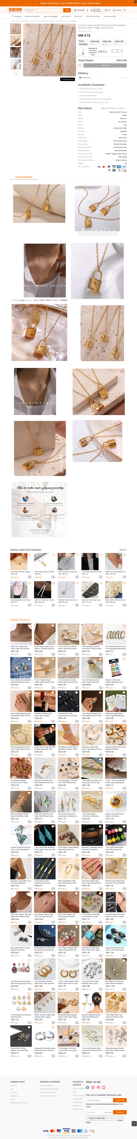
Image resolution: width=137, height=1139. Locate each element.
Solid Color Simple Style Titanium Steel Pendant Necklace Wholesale (44, 600)
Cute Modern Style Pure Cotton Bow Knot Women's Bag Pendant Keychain (67, 815)
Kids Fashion (66, 16)
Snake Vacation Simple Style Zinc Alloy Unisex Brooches (44, 949)
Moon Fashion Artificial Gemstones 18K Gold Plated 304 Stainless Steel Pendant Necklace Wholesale (116, 600)
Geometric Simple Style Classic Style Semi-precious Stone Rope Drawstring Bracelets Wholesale (91, 748)
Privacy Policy (53, 1137)
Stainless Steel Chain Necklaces (58, 21)
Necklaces (34, 21)
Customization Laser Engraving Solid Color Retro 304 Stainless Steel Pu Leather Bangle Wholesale (68, 714)
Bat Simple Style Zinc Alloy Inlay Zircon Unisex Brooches (20, 949)
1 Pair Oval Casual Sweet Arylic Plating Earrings (114, 848)
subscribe (120, 1100)
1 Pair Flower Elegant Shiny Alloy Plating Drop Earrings (91, 714)
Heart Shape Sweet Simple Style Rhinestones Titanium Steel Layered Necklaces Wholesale (68, 572)
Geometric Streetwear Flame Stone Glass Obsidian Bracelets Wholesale (92, 848)
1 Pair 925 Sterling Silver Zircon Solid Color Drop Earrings (90, 681)
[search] (67, 10)
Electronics (78, 16)
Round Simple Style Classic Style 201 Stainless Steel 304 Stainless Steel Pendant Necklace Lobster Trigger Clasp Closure (44, 647)
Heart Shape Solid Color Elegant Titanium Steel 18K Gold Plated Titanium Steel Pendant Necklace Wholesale (21, 572)
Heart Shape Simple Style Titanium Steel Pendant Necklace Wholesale (92, 572)
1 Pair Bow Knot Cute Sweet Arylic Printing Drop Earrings (21, 982)
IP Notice (85, 1137)
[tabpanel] (68, 360)
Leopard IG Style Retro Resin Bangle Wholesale (116, 748)
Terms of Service (63, 1137)
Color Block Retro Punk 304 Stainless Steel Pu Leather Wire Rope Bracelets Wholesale (115, 915)
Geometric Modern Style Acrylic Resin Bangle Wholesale (43, 714)
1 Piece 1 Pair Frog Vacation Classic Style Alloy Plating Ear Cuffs (115, 781)
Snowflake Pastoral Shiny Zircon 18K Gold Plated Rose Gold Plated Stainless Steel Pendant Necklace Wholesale (68, 600)
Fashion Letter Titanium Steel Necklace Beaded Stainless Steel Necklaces (44, 572)
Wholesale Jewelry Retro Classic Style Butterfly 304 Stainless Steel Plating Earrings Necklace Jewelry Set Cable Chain (115, 714)
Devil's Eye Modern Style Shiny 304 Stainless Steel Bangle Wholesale (67, 882)
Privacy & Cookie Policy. (97, 1118)
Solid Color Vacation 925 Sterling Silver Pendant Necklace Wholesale (66, 915)
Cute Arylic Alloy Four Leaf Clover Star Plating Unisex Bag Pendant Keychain (43, 815)
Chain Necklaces (43, 21)
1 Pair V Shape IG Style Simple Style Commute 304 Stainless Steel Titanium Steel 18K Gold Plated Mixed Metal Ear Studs (44, 681)
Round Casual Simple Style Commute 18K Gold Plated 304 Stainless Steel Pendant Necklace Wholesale (115, 882)
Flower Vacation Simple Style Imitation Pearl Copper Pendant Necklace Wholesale (44, 1016)
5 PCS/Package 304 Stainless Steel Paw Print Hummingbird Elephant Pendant (21, 1016)
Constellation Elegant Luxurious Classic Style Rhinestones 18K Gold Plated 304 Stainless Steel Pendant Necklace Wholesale (21, 781)
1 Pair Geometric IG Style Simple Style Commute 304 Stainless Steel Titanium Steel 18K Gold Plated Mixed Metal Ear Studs (68, 681)
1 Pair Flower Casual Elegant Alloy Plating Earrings (68, 848)
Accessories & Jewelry (111, 16)
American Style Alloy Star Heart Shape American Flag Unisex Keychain (44, 781)
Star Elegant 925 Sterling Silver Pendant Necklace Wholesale (114, 982)
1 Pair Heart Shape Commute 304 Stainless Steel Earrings (90, 815)
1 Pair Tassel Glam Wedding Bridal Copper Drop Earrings (44, 848)
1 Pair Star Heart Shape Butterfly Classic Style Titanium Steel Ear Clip (90, 982)
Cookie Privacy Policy (75, 1137)
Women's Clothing (93, 16)
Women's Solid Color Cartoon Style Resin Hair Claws (114, 681)
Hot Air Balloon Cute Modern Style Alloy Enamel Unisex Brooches (21, 681)
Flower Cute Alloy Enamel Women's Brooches (115, 815)
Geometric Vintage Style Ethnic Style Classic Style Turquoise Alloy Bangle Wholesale (90, 949)
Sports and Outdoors (32, 16)
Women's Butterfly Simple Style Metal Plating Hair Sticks (91, 1016)
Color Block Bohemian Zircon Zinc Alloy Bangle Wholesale (116, 647)
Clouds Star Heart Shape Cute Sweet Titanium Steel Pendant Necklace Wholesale (92, 600)
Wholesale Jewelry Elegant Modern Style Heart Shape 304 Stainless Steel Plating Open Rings (67, 1016)
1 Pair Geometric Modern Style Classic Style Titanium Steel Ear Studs (44, 982)
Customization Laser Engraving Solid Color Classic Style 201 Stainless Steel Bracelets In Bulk (43, 882)
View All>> (123, 550)
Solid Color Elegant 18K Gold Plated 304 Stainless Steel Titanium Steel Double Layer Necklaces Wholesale (21, 915)
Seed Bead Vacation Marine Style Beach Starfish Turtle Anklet (68, 748)
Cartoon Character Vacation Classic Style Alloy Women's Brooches (20, 848)
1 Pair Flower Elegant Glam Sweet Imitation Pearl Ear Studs (67, 949)
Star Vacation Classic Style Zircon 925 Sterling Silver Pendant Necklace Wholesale (44, 915)
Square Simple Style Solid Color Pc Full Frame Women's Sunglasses (116, 949)
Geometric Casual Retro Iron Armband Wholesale (21, 882)
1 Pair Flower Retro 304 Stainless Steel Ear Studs (114, 1016)
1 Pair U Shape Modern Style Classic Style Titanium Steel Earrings (68, 982)
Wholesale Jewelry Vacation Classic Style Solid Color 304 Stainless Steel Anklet (21, 748)
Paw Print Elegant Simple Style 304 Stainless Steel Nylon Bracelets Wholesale (20, 815)
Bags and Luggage (50, 16)
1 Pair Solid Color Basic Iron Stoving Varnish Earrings (92, 781)
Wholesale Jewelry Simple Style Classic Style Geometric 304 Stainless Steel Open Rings (116, 1049)
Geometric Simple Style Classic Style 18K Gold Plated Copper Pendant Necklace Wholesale (92, 882)
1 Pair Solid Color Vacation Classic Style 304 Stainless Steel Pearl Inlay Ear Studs (67, 647)
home (13, 21)
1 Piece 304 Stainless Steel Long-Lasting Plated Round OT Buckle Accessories (91, 1049)
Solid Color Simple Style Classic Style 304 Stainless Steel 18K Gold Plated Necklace (20, 647)
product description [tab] (23, 177)
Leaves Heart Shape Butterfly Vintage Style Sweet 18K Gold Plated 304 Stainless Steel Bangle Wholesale (44, 748)
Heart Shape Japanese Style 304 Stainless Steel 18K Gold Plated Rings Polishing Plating (21, 714)
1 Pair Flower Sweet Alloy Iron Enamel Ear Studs (91, 915)
